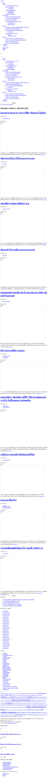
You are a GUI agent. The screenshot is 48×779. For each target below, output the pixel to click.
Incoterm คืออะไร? (8, 500)
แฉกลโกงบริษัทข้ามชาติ (20, 714)
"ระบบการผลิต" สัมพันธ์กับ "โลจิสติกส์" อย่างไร (7, 693)
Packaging (5, 671)
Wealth (4, 677)
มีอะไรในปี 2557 (11, 24)
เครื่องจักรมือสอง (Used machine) (10, 766)
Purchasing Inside (6, 356)
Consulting (5, 654)
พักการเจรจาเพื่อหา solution (12, 350)
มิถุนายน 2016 (6, 621)
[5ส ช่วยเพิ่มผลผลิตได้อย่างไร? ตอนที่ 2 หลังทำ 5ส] (22, 590)
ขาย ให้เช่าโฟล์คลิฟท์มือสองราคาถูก (11, 602)
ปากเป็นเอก (10, 31)
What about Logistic (12, 35)
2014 (8, 104)
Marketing (5, 665)
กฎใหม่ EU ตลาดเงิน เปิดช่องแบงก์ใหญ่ (17, 454)
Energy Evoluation (6, 657)
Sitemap (4, 48)
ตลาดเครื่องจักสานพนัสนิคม (26, 701)
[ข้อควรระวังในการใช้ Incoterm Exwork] (22, 196)
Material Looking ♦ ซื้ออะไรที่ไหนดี (13, 28)
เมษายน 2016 (6, 623)
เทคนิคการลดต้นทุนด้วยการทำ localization (12, 604)
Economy (5, 656)
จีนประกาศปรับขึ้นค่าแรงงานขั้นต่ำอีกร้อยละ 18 (15, 701)
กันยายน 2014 (6, 640)
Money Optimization (7, 669)
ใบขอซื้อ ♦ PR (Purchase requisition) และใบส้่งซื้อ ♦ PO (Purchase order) (12, 716)
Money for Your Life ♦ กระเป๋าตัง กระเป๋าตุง (15, 38)
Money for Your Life (7, 668)
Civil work (5, 653)
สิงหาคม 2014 (6, 642)
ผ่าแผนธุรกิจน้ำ (25, 703)
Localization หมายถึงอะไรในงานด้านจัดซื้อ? (12, 605)
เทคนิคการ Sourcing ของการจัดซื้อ (10, 688)
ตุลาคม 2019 (5, 610)
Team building (11, 11)
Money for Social (6, 208)
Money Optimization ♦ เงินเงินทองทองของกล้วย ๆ (16, 39)
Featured (4, 659)
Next (3, 594)
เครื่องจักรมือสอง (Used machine (10, 686)
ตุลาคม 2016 (5, 618)
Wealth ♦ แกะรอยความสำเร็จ (12, 41)
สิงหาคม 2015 (6, 632)
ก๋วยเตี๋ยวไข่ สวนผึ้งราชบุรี (34, 700)
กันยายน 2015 (6, 631)
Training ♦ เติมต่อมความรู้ (11, 10)
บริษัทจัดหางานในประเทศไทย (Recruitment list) (37, 701)
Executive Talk (6, 658)
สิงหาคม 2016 (6, 620)
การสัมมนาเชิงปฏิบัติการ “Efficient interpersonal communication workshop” (26, 698)
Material (4, 25)
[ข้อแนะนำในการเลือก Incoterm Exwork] (22, 285)
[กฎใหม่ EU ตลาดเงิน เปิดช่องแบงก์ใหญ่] (22, 493)
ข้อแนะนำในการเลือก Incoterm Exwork (17, 250)
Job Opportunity (6, 663)
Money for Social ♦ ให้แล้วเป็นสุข (12, 43)
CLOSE (2, 1)
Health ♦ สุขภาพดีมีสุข (10, 14)
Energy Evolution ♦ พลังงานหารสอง (13, 16)
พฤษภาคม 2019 (6, 614)
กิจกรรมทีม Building (8, 700)
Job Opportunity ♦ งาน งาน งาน (12, 5)
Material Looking (6, 666)
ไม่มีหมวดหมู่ (6, 689)
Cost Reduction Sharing (7, 655)
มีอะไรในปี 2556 (11, 23)
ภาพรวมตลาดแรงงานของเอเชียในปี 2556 (33, 703)
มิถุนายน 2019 (6, 612)
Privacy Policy (6, 47)
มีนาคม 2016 (6, 624)
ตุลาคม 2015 (5, 629)
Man (4, 4)
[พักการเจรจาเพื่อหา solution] (22, 390)
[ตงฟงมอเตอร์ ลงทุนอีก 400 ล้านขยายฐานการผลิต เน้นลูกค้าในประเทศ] (22, 342)
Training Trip (10, 12)
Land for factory (6, 664)
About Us (5, 44)
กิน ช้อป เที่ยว (11, 8)
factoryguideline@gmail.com (11, 723)
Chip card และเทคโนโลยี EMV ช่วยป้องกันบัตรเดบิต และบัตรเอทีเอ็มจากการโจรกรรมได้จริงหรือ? (28, 695)
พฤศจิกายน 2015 (6, 628)
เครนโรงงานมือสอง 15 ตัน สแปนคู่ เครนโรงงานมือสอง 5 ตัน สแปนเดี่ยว (18, 599)
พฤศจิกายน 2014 (6, 638)
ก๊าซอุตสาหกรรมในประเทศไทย (20, 700)
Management (5, 15)
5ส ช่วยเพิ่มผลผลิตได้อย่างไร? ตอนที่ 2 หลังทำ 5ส (21, 548)
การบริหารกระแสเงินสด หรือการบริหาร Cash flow (7, 698)
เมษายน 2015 (6, 634)
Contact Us (5, 45)
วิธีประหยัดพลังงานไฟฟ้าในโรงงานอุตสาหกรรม (19, 707)
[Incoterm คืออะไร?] (22, 539)
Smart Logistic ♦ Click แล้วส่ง (12, 33)
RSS (4, 49)
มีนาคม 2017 (6, 617)
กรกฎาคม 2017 (6, 615)
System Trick (5, 553)
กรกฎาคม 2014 (6, 643)
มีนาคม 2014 (6, 648)
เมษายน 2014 (6, 646)
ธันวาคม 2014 (6, 637)
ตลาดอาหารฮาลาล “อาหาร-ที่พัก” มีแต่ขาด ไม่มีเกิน (23, 113)
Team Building (6, 675)
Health (4, 661)
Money (4, 37)
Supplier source (6, 673)
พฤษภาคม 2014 (6, 645)
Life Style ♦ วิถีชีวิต (9, 7)
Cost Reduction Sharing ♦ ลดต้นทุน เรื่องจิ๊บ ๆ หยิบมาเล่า (17, 27)
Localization (24, 697)
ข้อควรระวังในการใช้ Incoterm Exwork (17, 158)
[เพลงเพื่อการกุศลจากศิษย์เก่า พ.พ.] (22, 241)
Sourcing (35, 697)
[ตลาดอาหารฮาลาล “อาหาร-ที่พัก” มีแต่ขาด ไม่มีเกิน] (22, 151)
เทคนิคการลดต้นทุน (8, 712)
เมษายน (11, 104)
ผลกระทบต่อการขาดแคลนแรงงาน (18, 703)
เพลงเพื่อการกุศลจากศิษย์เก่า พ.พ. (14, 203)
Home (1, 104)
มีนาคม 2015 (6, 635)
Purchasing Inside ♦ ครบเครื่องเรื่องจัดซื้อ (14, 30)
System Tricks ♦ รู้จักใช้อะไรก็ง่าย (13, 18)
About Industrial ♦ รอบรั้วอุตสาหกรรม (13, 21)
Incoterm (10, 34)
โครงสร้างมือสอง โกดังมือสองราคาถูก (11, 601)
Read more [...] (43, 154)
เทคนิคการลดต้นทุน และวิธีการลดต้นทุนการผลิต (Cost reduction (32, 712)
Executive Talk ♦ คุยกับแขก (11, 19)
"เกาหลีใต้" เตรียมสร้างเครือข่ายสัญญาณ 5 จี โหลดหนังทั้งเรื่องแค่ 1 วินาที (25, 693)
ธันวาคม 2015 (6, 626)
